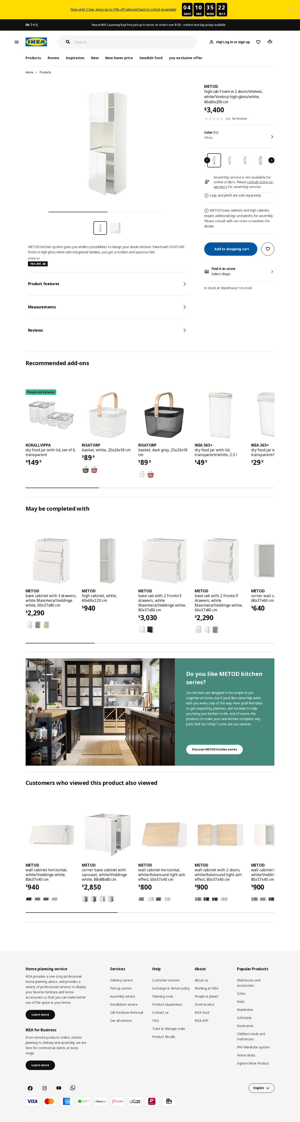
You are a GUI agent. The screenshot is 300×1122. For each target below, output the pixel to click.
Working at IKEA (206, 988)
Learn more (40, 1015)
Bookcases (245, 1025)
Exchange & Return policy (171, 988)
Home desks (246, 1055)
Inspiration (75, 58)
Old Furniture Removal (126, 1012)
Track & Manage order (168, 1028)
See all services (121, 1020)
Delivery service (121, 980)
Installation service (123, 1004)
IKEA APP (201, 1020)
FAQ (155, 1020)
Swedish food (150, 58)
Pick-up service (121, 988)
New (95, 58)
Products (45, 72)
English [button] (259, 1088)
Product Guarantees (167, 1004)
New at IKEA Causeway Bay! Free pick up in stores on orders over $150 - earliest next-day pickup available (159, 25)
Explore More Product (253, 1063)
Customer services (166, 980)
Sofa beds (244, 1017)
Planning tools (162, 996)
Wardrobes (245, 1009)
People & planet (206, 996)
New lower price (119, 58)
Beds (241, 1001)
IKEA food (202, 1012)
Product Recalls (163, 1036)
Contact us (160, 1012)
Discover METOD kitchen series (214, 749)
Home (29, 72)
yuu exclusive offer (185, 58)
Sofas (241, 993)
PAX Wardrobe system (253, 1047)
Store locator (204, 1004)
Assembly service (122, 996)
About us (201, 980)
